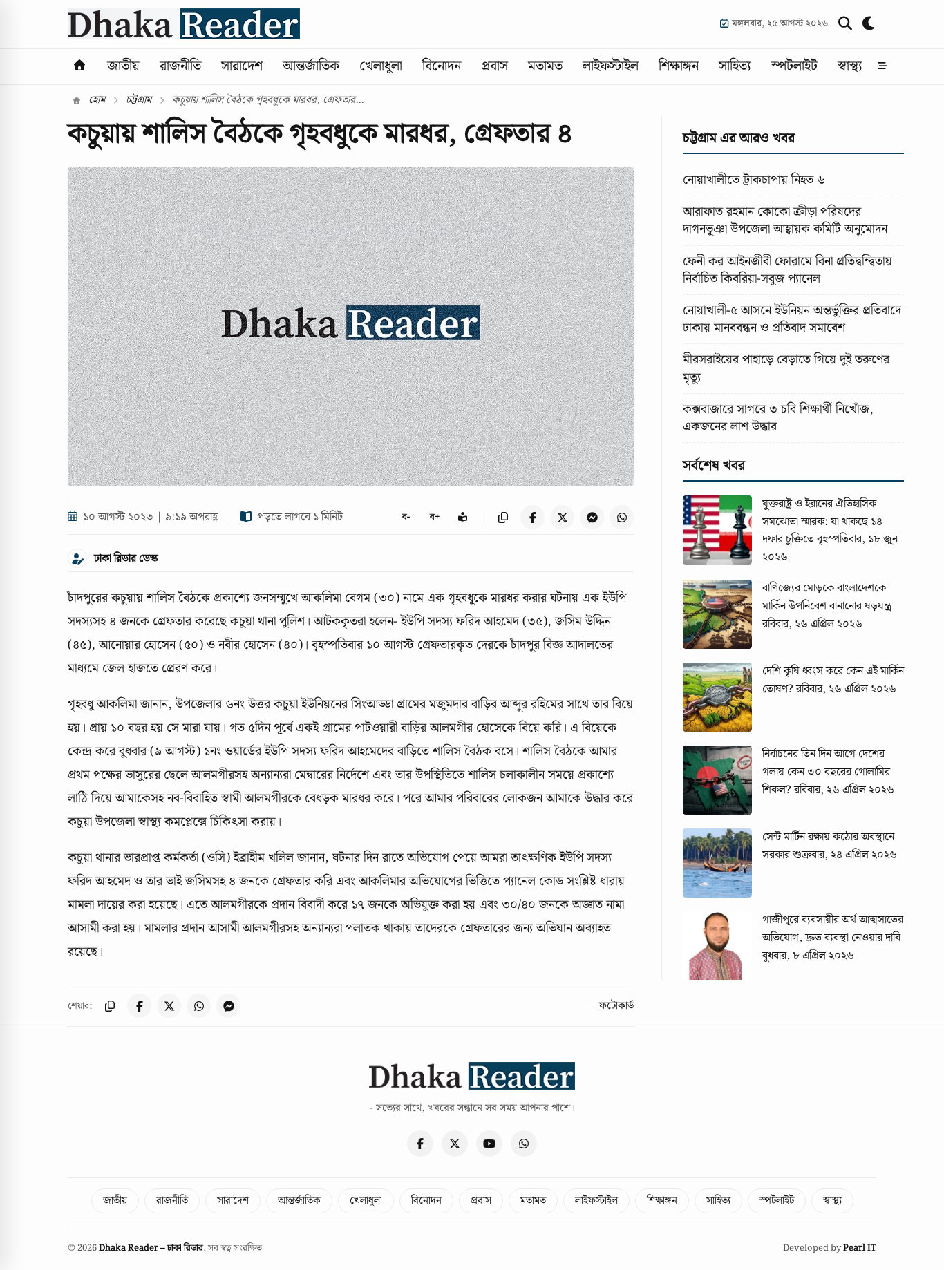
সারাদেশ (242, 66)
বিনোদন (441, 66)
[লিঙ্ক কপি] (503, 517)
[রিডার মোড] (463, 517)
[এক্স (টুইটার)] (455, 1143)
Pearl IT (859, 1248)
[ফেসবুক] (420, 1143)
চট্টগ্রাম (138, 100)
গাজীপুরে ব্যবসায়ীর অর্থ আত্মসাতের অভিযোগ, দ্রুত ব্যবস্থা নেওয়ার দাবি (832, 929)
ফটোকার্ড (616, 1006)
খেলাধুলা (380, 66)
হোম (95, 100)
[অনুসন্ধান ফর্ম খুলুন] (845, 23)
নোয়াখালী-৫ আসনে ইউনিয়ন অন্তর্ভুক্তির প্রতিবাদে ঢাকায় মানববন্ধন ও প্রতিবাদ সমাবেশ (792, 319)
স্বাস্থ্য (850, 66)
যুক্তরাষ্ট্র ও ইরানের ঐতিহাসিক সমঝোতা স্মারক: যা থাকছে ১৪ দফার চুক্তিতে (822, 521)
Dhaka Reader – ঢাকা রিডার (151, 1248)
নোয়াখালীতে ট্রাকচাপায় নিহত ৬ (754, 180)
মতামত (545, 66)
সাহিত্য (735, 66)
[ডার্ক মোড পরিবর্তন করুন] (869, 23)
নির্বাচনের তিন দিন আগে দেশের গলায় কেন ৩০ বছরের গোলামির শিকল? (826, 772)
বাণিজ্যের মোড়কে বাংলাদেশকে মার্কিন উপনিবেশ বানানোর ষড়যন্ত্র (826, 597)
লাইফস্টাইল (611, 66)
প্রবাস (494, 66)
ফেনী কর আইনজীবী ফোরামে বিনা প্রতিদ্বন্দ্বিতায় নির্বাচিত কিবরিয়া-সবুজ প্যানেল (787, 270)
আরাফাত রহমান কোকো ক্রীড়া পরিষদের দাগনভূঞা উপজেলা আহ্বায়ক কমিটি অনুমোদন (785, 220)
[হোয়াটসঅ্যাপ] (524, 1143)
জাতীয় (123, 66)
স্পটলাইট (794, 66)
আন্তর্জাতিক (311, 66)
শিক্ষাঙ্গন (679, 66)
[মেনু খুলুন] (882, 66)
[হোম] (79, 66)
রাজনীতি (180, 66)
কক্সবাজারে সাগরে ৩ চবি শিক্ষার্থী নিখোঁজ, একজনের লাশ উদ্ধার (778, 418)
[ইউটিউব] (489, 1143)
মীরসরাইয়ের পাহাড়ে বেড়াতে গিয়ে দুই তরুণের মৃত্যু (786, 368)
